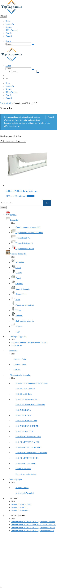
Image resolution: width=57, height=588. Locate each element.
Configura (30, 196)
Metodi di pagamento (14, 573)
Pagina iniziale (5, 103)
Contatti (51, 117)
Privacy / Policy (12, 570)
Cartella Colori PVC (13, 553)
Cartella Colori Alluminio (16, 556)
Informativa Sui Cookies (15, 567)
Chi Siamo (10, 547)
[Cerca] (47, 203)
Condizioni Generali (13, 564)
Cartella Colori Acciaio (15, 559)
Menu (3, 16)
